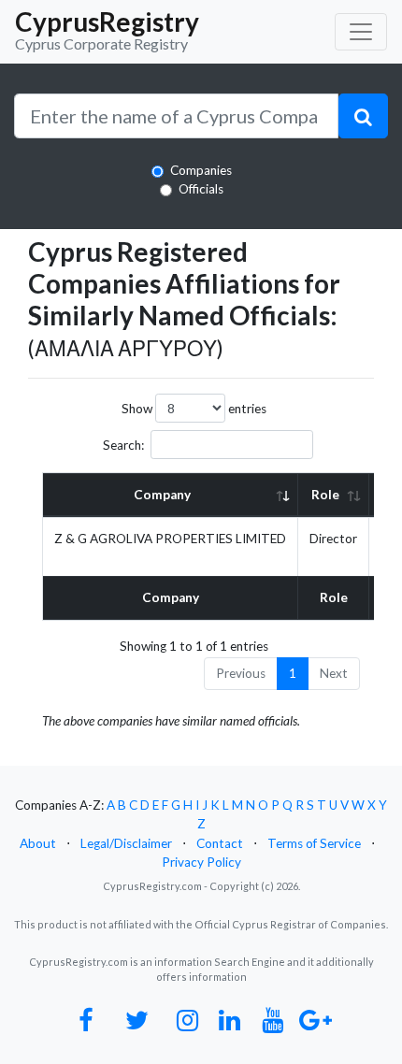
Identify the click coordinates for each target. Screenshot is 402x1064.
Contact (219, 843)
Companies (201, 170)
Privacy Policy (201, 862)
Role (325, 494)
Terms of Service (314, 843)
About (38, 843)
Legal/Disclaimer (126, 843)
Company (162, 494)
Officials (201, 188)
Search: (123, 445)
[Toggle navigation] (361, 31)
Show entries (194, 408)
